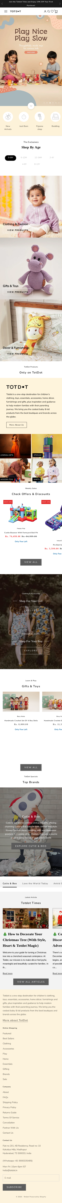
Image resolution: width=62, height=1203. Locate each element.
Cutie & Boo (10, 883)
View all (31, 562)
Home (6, 1058)
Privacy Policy (9, 1107)
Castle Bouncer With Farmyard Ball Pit (21, 533)
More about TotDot (15, 1020)
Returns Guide (9, 1112)
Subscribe (14, 1187)
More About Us (16, 425)
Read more (8, 973)
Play (5, 1053)
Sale (5, 1079)
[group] (31, 60)
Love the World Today (35, 883)
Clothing (7, 1043)
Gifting (6, 1069)
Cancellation (9, 1122)
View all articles (31, 981)
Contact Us (8, 1132)
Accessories (8, 1048)
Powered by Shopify (38, 1197)
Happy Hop (21, 528)
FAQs (5, 1097)
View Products (17, 230)
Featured (7, 1033)
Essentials (7, 1064)
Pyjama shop (39, 128)
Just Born (23, 126)
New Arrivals (8, 128)
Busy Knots (21, 716)
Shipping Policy (10, 1102)
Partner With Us (11, 1127)
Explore (31, 610)
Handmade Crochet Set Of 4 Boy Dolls (21, 721)
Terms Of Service (11, 1117)
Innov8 (59, 541)
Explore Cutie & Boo (31, 846)
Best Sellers (8, 1038)
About (6, 1092)
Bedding (55, 126)
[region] (31, 60)
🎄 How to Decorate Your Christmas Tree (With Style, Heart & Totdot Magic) (24, 939)
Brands (6, 1074)
